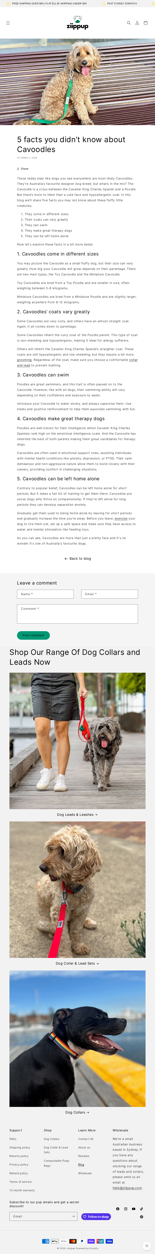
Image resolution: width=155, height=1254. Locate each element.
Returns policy (19, 1156)
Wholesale (85, 1173)
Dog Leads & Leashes (75, 815)
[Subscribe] (73, 1216)
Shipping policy (19, 1147)
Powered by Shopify (87, 1248)
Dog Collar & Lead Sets (75, 963)
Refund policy (18, 1173)
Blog (81, 1164)
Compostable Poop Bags (56, 1163)
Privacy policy (18, 1164)
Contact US (86, 1138)
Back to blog (80, 558)
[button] (8, 23)
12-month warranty (22, 1190)
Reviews (83, 1156)
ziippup (71, 1248)
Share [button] (25, 168)
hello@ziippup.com (127, 1188)
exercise (121, 518)
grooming (24, 360)
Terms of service (20, 1181)
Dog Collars (75, 1112)
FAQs (12, 1138)
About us (84, 1147)
